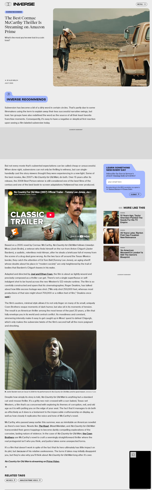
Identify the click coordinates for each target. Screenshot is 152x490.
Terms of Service (114, 189)
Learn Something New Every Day (118, 168)
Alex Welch (13, 80)
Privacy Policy (127, 189)
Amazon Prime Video (29, 480)
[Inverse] (24, 4)
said (7, 296)
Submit (134, 194)
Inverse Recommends (26, 99)
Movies (9, 480)
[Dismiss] (148, 453)
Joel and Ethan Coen (41, 274)
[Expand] (132, 453)
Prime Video (52, 461)
